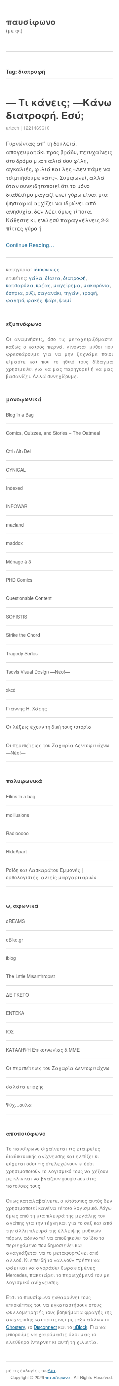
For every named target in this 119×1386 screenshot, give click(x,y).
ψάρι (51, 300)
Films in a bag (20, 796)
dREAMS (15, 921)
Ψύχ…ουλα (19, 1104)
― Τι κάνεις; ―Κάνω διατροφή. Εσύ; (59, 108)
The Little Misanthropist (30, 976)
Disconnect (45, 1327)
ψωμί (65, 300)
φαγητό (15, 300)
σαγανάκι (49, 293)
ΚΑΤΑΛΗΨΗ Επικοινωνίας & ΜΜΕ (43, 1049)
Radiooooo (17, 833)
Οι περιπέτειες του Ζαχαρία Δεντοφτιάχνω (57, 1068)
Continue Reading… (30, 245)
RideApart (16, 851)
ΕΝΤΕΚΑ (15, 1013)
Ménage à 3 (18, 561)
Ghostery (15, 1327)
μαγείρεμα (67, 285)
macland (15, 524)
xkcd (11, 690)
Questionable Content (29, 598)
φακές (34, 300)
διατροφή (74, 278)
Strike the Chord (23, 634)
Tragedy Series (22, 653)
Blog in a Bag (20, 414)
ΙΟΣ (10, 1031)
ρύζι (30, 293)
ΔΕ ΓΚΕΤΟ (17, 994)
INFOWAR (16, 506)
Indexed (14, 488)
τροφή (89, 293)
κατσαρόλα (19, 285)
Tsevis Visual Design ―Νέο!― (38, 671)
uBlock (80, 1327)
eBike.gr (14, 939)
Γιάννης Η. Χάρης (26, 708)
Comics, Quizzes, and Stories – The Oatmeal (53, 432)
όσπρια (14, 293)
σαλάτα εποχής (25, 1086)
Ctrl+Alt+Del (18, 451)
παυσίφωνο (31, 21)
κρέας (43, 285)
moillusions (17, 815)
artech (12, 127)
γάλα (35, 278)
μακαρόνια (96, 285)
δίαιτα (52, 278)
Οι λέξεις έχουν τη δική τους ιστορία (49, 726)
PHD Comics (19, 579)
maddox (14, 543)
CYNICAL (16, 469)
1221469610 (36, 127)
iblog (11, 958)
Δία (52, 1370)
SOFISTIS (16, 616)
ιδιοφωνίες (46, 269)
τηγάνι (72, 293)
